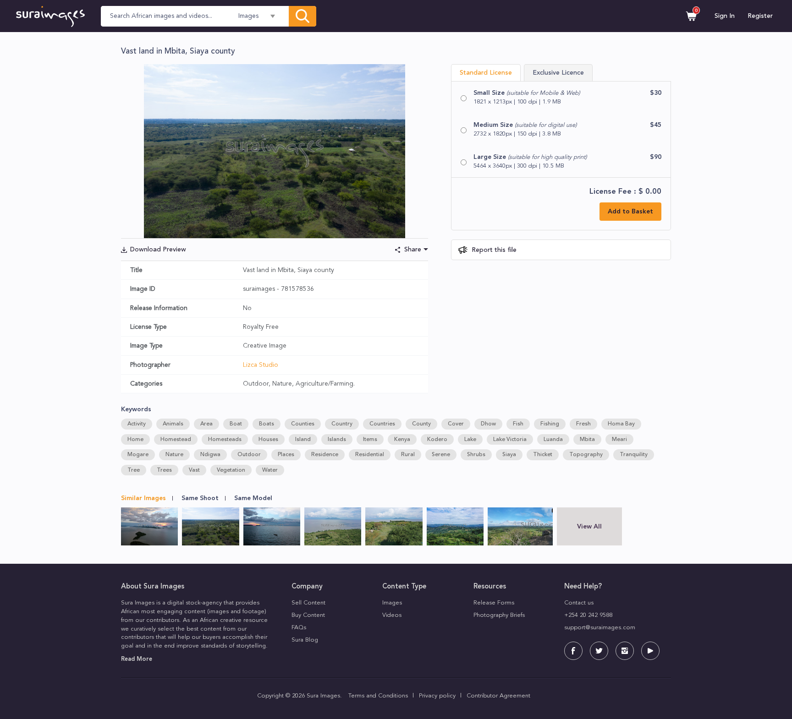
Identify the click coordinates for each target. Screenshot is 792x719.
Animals (173, 424)
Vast (194, 470)
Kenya (402, 439)
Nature (174, 455)
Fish (518, 424)
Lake (470, 439)
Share (412, 249)
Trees (164, 470)
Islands (337, 439)
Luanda (553, 439)
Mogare (137, 455)
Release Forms (493, 603)
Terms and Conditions (378, 696)
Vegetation (231, 470)
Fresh (583, 424)
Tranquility (634, 455)
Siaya (509, 455)
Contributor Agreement (498, 696)
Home (135, 439)
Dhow (488, 424)
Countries (382, 424)
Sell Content (308, 603)
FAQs (299, 628)
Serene (441, 455)
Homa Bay (621, 424)
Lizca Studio (260, 365)
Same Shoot (200, 498)
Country (341, 424)
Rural (408, 455)
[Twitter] (599, 651)
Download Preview (158, 249)
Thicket (542, 455)
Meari (619, 439)
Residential (369, 455)
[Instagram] (625, 651)
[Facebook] (573, 651)
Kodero (437, 439)
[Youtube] (650, 651)
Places (286, 455)
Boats (266, 424)
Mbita (587, 439)
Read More (136, 659)
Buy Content (308, 615)
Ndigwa (210, 455)
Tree (133, 470)
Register (760, 16)
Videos (392, 615)
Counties (302, 424)
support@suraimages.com (599, 628)
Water (270, 470)
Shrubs (476, 455)
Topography (586, 455)
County (421, 424)
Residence (324, 455)
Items (370, 439)
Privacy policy (437, 696)
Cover (456, 424)
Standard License (486, 73)
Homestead (175, 439)
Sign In (725, 16)
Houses (268, 439)
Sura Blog (305, 640)
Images (392, 603)
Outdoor (249, 455)
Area (206, 424)
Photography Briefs (499, 615)
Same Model (253, 498)
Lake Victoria (510, 439)
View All (589, 526)
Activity (136, 424)
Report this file (493, 250)
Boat (236, 424)
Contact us (579, 603)
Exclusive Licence (558, 73)
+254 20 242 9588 (588, 615)
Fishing (549, 424)
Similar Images (143, 498)
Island (303, 439)
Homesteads (225, 439)
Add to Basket (630, 211)
